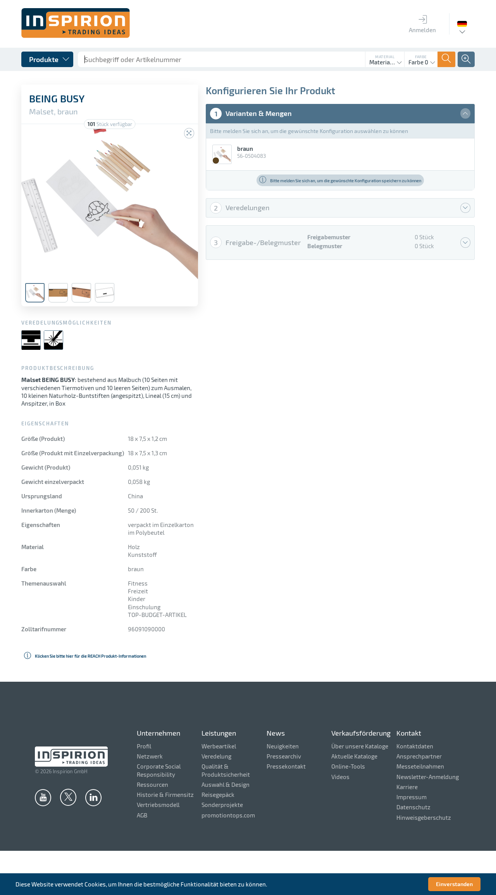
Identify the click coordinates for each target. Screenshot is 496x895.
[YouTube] (43, 797)
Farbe (421, 56)
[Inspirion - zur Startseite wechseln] (75, 35)
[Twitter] (68, 797)
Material (384, 56)
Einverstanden (454, 884)
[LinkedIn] (93, 797)
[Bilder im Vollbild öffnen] (189, 133)
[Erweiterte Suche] (466, 59)
